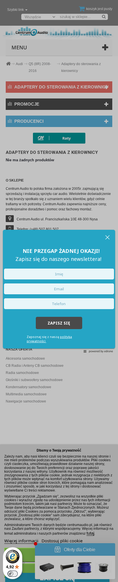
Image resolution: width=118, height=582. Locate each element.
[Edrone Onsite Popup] (59, 291)
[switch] (12, 574)
